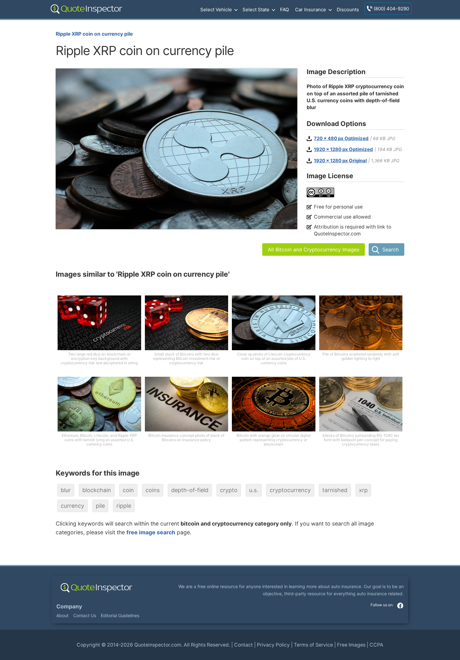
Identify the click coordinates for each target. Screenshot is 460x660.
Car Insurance (310, 10)
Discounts (348, 10)
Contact (243, 645)
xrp (363, 490)
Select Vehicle (216, 10)
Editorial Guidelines (120, 615)
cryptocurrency (290, 490)
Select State (256, 10)
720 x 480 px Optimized (341, 138)
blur (66, 490)
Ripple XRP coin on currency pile (94, 34)
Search (390, 249)
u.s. (253, 490)
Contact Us (84, 615)
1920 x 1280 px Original (340, 161)
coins (153, 490)
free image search (150, 532)
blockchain (96, 490)
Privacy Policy (273, 645)
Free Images (351, 645)
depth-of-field (189, 490)
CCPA (376, 645)
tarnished (334, 490)
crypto (229, 490)
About (62, 615)
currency (72, 505)
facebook (400, 605)
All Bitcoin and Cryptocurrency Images (313, 249)
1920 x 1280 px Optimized (343, 149)
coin (128, 490)
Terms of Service (313, 645)
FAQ (284, 10)
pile (100, 505)
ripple (123, 505)
